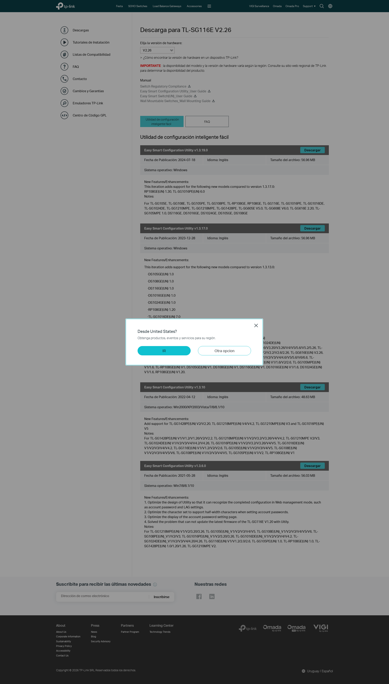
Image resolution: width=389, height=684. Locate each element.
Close (256, 325)
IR (164, 350)
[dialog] (194, 342)
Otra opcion (224, 350)
